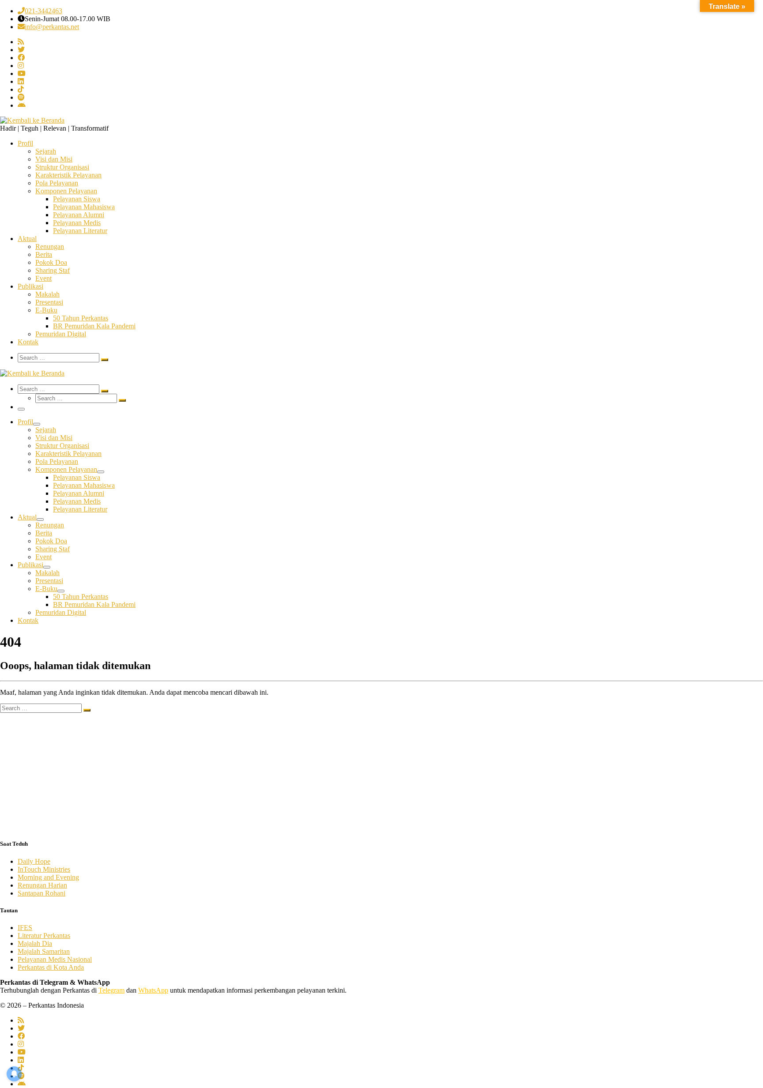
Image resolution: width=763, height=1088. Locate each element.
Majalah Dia (35, 943)
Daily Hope (34, 861)
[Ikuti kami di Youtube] (22, 73)
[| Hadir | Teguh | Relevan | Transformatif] (32, 120)
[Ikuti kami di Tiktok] (21, 89)
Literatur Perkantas (44, 935)
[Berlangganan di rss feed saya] (21, 41)
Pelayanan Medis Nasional (55, 959)
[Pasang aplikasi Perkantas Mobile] (22, 105)
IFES (25, 927)
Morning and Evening (48, 877)
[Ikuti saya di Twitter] (21, 49)
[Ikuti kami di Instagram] (21, 65)
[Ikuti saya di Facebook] (21, 57)
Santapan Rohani (41, 893)
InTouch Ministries (44, 869)
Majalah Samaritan (44, 951)
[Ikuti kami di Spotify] (21, 97)
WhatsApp (153, 990)
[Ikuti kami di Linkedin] (21, 81)
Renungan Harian (42, 885)
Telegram (111, 990)
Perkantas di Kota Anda (51, 967)
